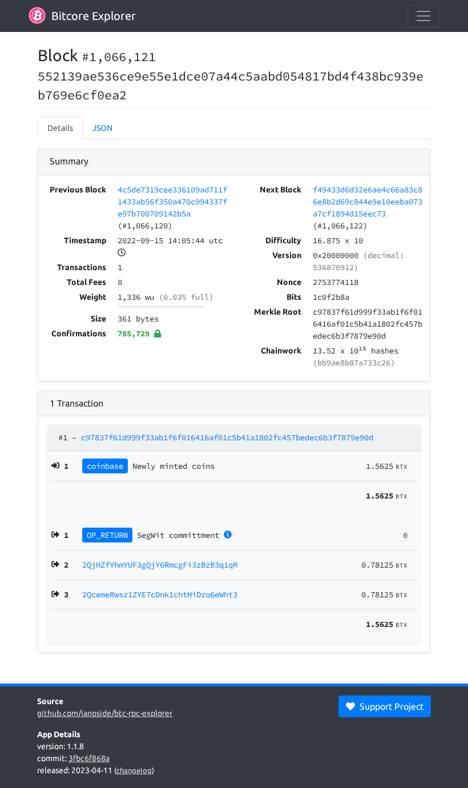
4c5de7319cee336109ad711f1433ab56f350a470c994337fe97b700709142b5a (172, 201)
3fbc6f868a (89, 758)
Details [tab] (60, 127)
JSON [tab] (102, 127)
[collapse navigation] (423, 16)
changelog (134, 770)
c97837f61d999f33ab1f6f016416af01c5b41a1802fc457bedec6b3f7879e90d (227, 437)
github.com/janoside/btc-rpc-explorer (104, 713)
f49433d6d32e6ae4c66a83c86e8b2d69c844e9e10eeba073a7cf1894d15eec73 (367, 201)
